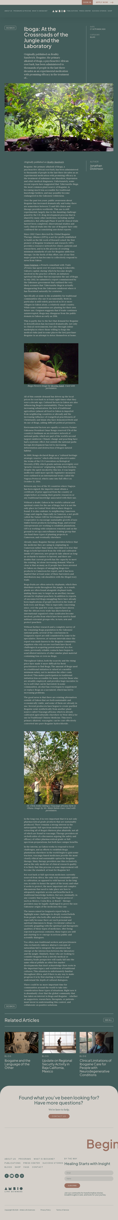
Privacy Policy (46, 1210)
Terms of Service (62, 1210)
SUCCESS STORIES (99, 11)
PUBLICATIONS (72, 11)
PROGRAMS (25, 1159)
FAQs (26, 1167)
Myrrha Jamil (57, 385)
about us (10, 1159)
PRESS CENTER (85, 11)
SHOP (110, 11)
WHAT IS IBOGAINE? (40, 11)
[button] (22, 11)
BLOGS (8, 1167)
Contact (37, 1167)
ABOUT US (8, 11)
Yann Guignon (31, 265)
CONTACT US (59, 1116)
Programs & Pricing (22, 11)
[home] (58, 11)
